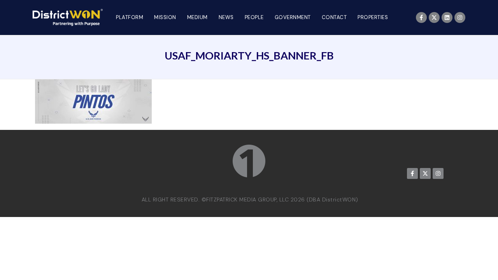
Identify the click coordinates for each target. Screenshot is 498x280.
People (254, 17)
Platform (129, 17)
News (226, 17)
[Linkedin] (447, 17)
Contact (334, 17)
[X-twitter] (434, 17)
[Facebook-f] (421, 17)
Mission (165, 17)
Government (293, 17)
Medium (197, 17)
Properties (373, 17)
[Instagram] (459, 17)
